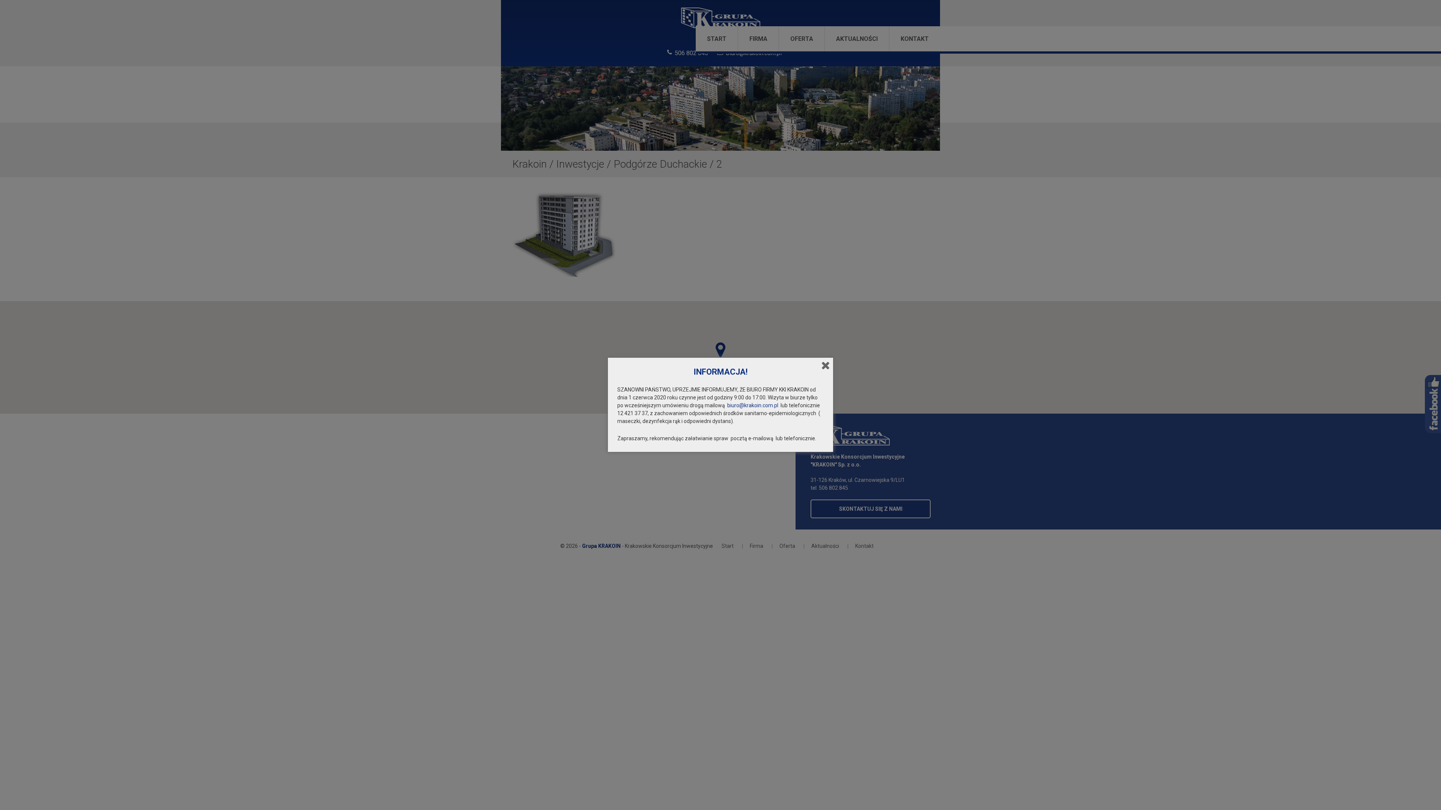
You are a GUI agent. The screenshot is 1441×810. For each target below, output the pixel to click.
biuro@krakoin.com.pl (752, 405)
